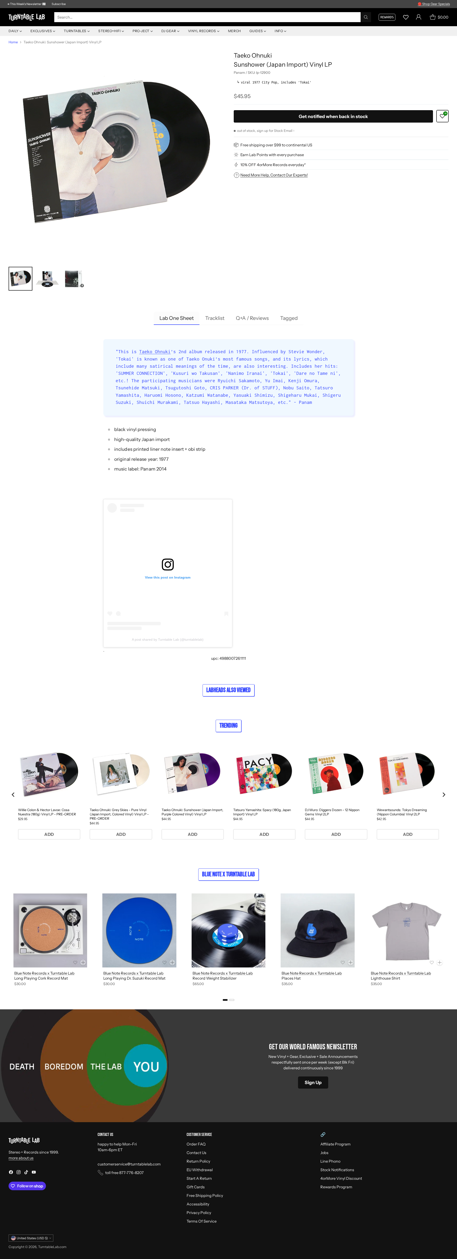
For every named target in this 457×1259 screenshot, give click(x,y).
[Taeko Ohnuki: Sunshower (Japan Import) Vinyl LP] (116, 154)
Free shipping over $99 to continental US (276, 145)
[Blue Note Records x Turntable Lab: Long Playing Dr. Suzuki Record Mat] (139, 930)
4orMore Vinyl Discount (341, 1178)
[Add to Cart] (83, 962)
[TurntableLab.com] (28, 17)
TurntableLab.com (52, 1247)
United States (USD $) (32, 1238)
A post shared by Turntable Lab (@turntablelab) (168, 639)
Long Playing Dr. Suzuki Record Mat (134, 978)
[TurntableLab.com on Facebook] (11, 1172)
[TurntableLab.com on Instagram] (18, 1172)
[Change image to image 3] (74, 279)
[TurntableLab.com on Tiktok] (26, 1172)
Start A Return (199, 1178)
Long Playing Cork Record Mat (41, 978)
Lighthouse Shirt (385, 978)
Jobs (324, 1152)
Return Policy (198, 1161)
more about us (21, 1157)
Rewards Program (336, 1187)
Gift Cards (196, 1187)
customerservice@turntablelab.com (129, 1164)
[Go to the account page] (418, 17)
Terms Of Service (202, 1221)
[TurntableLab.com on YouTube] (34, 1172)
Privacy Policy (199, 1212)
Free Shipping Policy (205, 1195)
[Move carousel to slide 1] (225, 1000)
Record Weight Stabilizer (215, 978)
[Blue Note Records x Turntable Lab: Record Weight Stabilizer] (228, 930)
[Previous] (8, 940)
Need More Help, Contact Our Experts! (274, 175)
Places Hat (291, 978)
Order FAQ (196, 1144)
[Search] (366, 17)
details (443, 4)
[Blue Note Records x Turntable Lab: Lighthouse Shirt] (407, 930)
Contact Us (196, 1152)
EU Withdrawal (200, 1169)
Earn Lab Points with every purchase (272, 154)
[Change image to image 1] (20, 279)
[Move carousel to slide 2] (231, 1000)
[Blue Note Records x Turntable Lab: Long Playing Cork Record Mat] (50, 930)
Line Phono (330, 1161)
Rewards (387, 17)
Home (13, 42)
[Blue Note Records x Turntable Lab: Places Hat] (317, 930)
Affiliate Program (335, 1144)
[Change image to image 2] (47, 279)
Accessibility (198, 1204)
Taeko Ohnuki (253, 55)
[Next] (448, 940)
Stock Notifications (337, 1169)
